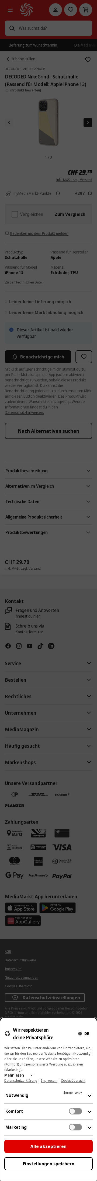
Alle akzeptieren (48, 1146)
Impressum (49, 1080)
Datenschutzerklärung (20, 1080)
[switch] (75, 1111)
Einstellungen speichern (48, 1164)
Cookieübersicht (73, 1080)
